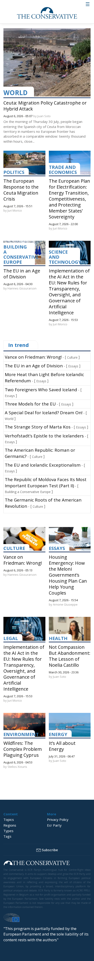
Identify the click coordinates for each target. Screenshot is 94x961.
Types (8, 830)
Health (58, 638)
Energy (58, 734)
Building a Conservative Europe (20, 254)
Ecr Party (54, 825)
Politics (13, 172)
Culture (72, 357)
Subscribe (50, 850)
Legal (10, 638)
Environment (21, 734)
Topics (8, 819)
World (15, 92)
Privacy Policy (57, 819)
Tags (7, 836)
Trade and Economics (63, 169)
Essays (73, 366)
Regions (9, 825)
